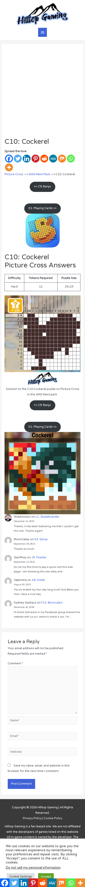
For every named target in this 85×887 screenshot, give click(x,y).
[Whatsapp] (71, 159)
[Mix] (62, 159)
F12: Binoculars (52, 602)
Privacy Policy (32, 818)
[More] (9, 167)
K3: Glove (41, 539)
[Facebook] (9, 159)
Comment (15, 663)
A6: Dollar (38, 580)
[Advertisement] (42, 93)
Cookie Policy (53, 818)
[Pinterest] (35, 159)
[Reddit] (44, 159)
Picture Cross (14, 174)
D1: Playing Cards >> (42, 208)
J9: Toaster (39, 557)
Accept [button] (46, 876)
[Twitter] (18, 159)
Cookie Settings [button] (21, 876)
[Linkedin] (27, 159)
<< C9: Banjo (42, 186)
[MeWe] (53, 159)
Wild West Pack (39, 174)
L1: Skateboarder (47, 517)
